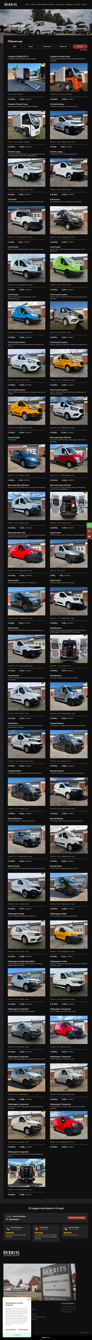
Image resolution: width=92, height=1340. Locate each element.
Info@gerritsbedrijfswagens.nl (37, 1319)
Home (27, 4)
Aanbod (33, 4)
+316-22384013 (32, 1321)
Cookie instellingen (10, 1329)
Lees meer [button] (67, 1240)
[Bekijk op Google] (7, 1228)
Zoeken (80, 46)
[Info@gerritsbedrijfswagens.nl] (89, 536)
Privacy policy (84, 1334)
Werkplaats (69, 4)
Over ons (77, 4)
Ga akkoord (17, 1335)
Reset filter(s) (84, 50)
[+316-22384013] (89, 525)
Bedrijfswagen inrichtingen (46, 4)
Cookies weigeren (23, 1329)
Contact (84, 4)
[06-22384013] (89, 531)
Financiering (60, 4)
